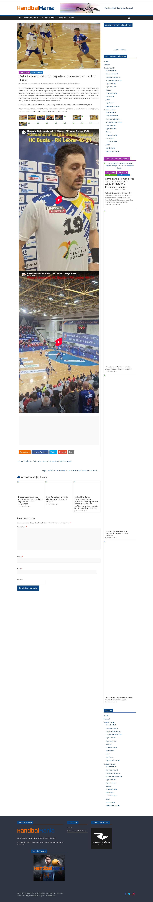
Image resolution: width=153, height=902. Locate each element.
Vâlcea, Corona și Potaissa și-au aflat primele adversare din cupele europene (118, 368)
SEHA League (112, 141)
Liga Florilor (110, 103)
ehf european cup (62, 84)
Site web (20, 579)
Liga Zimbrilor (110, 148)
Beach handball (111, 71)
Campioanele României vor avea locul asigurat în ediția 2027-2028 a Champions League (119, 182)
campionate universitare (114, 80)
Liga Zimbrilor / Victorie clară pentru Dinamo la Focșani (57, 499)
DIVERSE (106, 61)
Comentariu (22, 527)
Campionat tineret (112, 74)
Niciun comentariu (48, 84)
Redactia (118, 189)
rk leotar (77, 84)
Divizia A (108, 90)
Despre (71, 18)
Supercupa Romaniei (112, 106)
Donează (62, 452)
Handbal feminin (48, 18)
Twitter (53, 452)
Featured (107, 65)
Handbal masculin (30, 18)
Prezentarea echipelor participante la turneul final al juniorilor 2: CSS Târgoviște (30, 500)
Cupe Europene (24, 72)
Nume (20, 557)
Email (71, 452)
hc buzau (71, 84)
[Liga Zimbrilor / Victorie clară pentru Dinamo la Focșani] (58, 482)
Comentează (25, 452)
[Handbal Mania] (19, 18)
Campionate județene (113, 77)
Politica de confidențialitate (76, 831)
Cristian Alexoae (35, 84)
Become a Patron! (120, 50)
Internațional (110, 96)
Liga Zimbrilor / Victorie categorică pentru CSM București (44, 461)
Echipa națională (111, 93)
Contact (62, 18)
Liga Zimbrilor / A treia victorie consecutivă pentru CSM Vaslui (71, 470)
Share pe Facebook (40, 452)
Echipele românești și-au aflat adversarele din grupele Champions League (119, 699)
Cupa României (111, 84)
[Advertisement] (59, 430)
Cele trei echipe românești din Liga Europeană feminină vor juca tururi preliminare (116, 533)
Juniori (108, 100)
